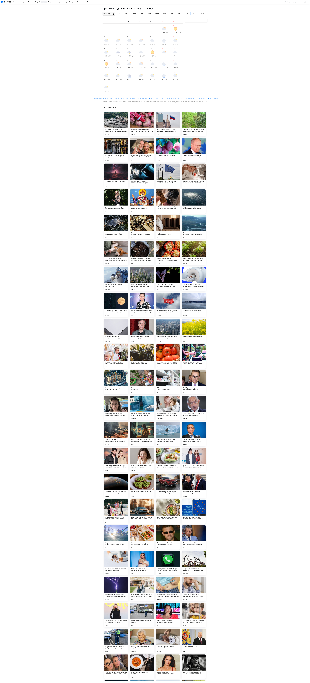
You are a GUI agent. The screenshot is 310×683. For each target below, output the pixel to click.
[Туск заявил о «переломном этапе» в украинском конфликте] (194, 150)
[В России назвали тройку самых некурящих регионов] (116, 563)
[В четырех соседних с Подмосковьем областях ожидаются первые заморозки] (142, 356)
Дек (202, 13)
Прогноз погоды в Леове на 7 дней (148, 98)
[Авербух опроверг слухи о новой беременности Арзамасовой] (194, 460)
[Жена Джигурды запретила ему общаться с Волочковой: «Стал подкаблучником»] (142, 150)
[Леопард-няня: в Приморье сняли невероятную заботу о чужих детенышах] (194, 124)
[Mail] (2, 2)
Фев (126, 13)
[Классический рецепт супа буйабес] (142, 666)
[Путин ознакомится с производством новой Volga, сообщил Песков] (194, 641)
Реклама (14, 682)
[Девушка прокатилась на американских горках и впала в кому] (194, 563)
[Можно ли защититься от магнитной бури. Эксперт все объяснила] (194, 589)
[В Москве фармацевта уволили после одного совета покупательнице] (168, 382)
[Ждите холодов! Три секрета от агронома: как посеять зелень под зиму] (194, 253)
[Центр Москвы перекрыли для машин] (142, 615)
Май (149, 13)
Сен (179, 13)
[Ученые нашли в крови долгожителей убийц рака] (142, 176)
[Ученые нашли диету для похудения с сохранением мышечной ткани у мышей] (142, 537)
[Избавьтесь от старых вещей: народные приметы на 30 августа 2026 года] (116, 150)
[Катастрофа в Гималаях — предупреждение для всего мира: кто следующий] (116, 124)
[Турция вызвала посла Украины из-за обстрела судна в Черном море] (168, 305)
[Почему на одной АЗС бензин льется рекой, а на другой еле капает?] (142, 434)
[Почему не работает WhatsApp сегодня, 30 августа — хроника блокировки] (168, 563)
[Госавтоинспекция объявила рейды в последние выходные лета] (116, 641)
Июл (164, 13)
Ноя (194, 13)
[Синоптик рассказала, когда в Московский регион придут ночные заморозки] (116, 227)
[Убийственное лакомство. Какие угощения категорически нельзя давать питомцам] (168, 201)
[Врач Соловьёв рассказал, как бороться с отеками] (142, 460)
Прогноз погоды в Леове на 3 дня (102, 98)
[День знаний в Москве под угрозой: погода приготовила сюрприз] (116, 201)
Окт (187, 13)
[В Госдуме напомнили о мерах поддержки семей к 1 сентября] (116, 511)
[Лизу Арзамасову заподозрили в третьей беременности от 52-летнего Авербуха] (116, 460)
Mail (2, 682)
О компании (7, 682)
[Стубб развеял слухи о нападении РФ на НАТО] (194, 382)
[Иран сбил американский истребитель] (116, 279)
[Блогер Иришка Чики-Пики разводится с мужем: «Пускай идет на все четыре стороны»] (116, 408)
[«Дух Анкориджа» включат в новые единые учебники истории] (194, 486)
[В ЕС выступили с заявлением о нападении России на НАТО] (168, 176)
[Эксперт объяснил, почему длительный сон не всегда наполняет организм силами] (168, 641)
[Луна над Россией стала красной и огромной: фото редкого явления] (116, 305)
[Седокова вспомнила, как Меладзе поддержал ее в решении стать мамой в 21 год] (142, 563)
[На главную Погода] (7, 2)
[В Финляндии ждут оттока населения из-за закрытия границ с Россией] (194, 511)
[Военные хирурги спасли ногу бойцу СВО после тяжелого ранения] (142, 408)
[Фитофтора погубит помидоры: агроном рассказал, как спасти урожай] (168, 356)
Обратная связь (287, 682)
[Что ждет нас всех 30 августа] (116, 176)
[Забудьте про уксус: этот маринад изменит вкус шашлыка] (116, 434)
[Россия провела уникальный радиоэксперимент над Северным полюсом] (168, 434)
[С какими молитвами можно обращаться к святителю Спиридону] (142, 201)
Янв (119, 13)
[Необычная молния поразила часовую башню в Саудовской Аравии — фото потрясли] (116, 589)
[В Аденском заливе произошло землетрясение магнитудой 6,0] (116, 537)
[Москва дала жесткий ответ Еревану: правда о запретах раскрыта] (168, 124)
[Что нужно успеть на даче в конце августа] (142, 382)
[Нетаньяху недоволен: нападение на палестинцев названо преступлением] (194, 408)
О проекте (248, 682)
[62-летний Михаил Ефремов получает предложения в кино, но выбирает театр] (142, 331)
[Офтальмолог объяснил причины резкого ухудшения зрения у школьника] (194, 615)
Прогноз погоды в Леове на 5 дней (125, 98)
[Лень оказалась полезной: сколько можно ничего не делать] (116, 253)
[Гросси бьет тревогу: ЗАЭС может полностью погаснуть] (194, 434)
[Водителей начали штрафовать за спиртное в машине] (116, 382)
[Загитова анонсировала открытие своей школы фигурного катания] (168, 615)
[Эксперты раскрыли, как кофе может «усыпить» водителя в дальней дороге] (194, 356)
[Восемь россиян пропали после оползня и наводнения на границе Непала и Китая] (168, 331)
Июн (157, 13)
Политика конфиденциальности (259, 682)
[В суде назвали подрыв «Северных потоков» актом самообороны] (194, 201)
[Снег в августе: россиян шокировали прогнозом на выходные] (142, 279)
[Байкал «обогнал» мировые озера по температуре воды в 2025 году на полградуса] (194, 305)
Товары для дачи (213, 98)
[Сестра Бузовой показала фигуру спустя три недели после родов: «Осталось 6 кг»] (116, 666)
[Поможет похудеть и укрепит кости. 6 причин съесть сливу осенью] (168, 150)
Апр (141, 13)
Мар (134, 13)
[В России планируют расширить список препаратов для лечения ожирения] (168, 589)
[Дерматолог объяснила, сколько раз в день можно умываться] (194, 176)
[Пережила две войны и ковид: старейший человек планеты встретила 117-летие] (142, 641)
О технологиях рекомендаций (275, 682)
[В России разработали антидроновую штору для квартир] (116, 331)
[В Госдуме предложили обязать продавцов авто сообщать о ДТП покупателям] (142, 511)
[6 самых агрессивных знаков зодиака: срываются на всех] (194, 666)
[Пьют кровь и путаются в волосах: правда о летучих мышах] (168, 279)
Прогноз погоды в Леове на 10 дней (171, 98)
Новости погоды (190, 98)
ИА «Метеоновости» (304, 682)
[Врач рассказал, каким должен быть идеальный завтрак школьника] (168, 511)
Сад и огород (201, 98)
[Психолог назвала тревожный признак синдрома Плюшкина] (142, 227)
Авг (172, 13)
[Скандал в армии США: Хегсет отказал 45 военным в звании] (194, 537)
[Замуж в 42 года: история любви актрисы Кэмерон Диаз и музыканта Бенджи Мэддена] (116, 615)
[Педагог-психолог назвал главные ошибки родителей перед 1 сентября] (116, 356)
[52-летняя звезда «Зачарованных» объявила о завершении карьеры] (168, 666)
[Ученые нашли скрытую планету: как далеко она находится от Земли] (116, 486)
